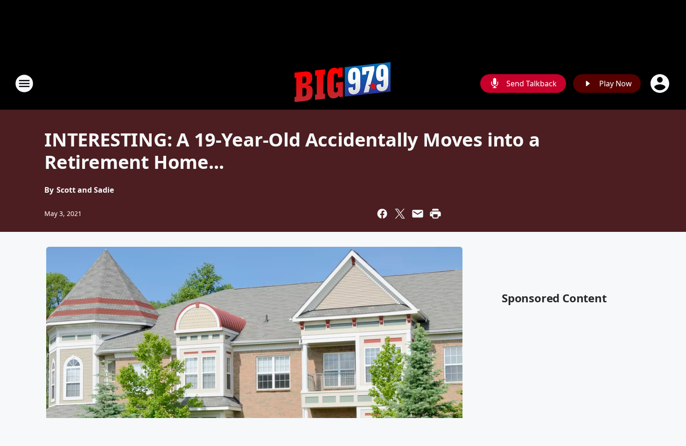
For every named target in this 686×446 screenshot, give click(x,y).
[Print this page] (435, 213)
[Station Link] (343, 83)
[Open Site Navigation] (24, 83)
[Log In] (661, 83)
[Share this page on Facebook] (382, 213)
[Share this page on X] (399, 213)
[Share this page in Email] (417, 213)
